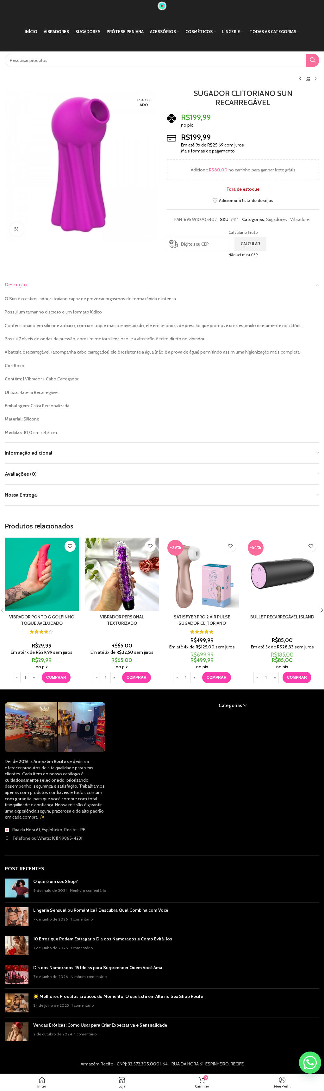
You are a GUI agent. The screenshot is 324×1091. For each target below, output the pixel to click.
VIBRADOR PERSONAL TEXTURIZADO (122, 620)
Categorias (230, 705)
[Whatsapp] (310, 1063)
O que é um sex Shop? (55, 881)
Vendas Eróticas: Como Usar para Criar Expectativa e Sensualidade (100, 1025)
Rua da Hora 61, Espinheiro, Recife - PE (48, 829)
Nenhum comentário (88, 890)
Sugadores (276, 219)
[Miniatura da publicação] (16, 888)
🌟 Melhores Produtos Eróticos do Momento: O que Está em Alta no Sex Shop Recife (118, 996)
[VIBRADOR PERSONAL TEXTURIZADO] (122, 574)
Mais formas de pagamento (208, 151)
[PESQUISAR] (312, 60)
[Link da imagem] (55, 727)
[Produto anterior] (300, 79)
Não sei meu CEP (243, 254)
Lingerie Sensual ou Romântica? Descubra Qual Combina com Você (100, 910)
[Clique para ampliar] (16, 229)
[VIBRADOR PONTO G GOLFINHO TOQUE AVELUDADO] (42, 574)
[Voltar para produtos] (308, 79)
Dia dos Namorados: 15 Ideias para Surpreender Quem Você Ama (97, 967)
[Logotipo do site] (162, 5)
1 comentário (82, 919)
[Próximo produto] (315, 79)
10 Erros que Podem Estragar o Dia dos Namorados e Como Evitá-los (102, 939)
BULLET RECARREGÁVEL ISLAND (282, 617)
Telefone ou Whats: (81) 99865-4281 (47, 838)
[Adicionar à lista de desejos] (70, 546)
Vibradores (301, 219)
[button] (216, 677)
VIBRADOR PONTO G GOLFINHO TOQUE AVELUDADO (41, 620)
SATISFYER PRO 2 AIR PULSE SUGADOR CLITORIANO (202, 620)
